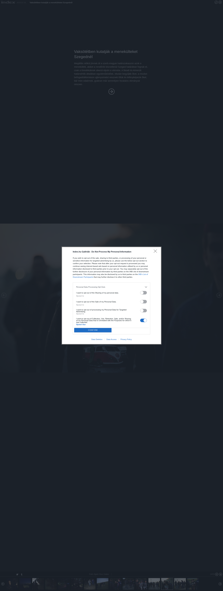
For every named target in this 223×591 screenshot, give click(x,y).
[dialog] (111, 295)
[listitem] (111, 287)
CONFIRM (93, 330)
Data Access (111, 339)
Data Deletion (96, 339)
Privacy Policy (126, 339)
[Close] (156, 251)
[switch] (143, 292)
